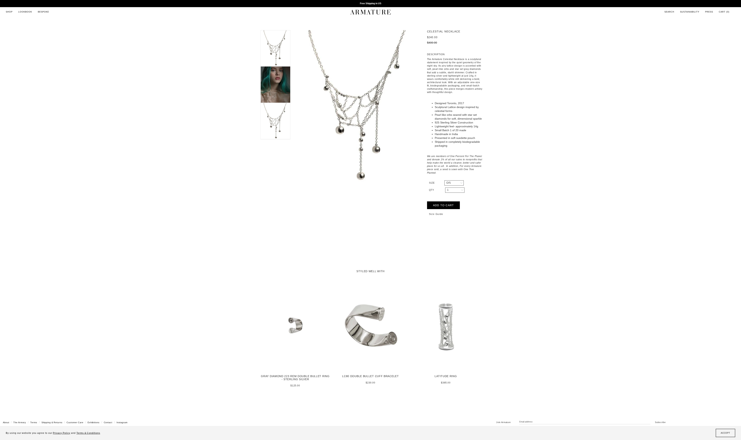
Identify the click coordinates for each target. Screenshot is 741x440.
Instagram (122, 422)
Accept (725, 433)
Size (432, 183)
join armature (503, 422)
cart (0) (724, 12)
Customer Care (75, 422)
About (6, 422)
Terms (33, 422)
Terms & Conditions (88, 433)
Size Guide (436, 214)
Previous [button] (293, 106)
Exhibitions (94, 422)
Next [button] (424, 106)
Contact (108, 422)
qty (431, 190)
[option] (358, 106)
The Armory (19, 422)
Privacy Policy (61, 433)
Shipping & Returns (52, 422)
